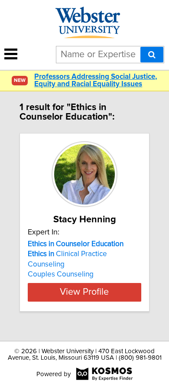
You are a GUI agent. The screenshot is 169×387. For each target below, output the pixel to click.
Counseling (46, 264)
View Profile (84, 292)
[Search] (151, 54)
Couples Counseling (61, 274)
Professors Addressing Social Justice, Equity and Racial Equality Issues (95, 80)
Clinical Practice (67, 254)
